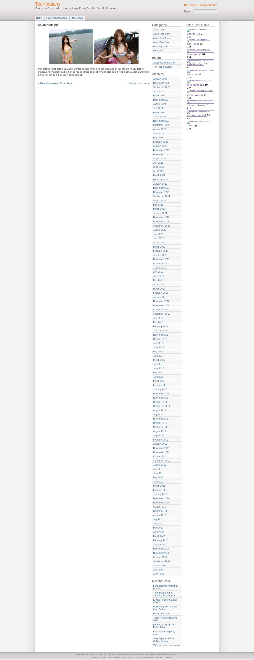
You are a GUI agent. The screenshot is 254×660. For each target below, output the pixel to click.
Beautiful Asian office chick (56, 83)
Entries (192, 5)
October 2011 (160, 456)
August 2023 (159, 129)
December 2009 (161, 548)
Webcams (158, 50)
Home (39, 18)
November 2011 (161, 452)
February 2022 (160, 179)
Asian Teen (159, 29)
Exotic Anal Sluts (161, 613)
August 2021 (159, 200)
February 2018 (160, 326)
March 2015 (159, 381)
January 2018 (160, 330)
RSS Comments (165, 657)
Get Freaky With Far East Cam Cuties (165, 608)
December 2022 (161, 150)
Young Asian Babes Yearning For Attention (164, 594)
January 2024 (160, 116)
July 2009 (158, 569)
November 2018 (161, 305)
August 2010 (159, 515)
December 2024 (161, 100)
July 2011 (158, 469)
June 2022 (158, 167)
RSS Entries (148, 657)
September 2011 (161, 460)
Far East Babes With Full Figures (165, 587)
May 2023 (158, 137)
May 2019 (158, 280)
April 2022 (158, 171)
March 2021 (159, 209)
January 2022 (160, 184)
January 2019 (160, 297)
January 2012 (160, 444)
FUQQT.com (77, 18)
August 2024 (159, 104)
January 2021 (160, 213)
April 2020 (158, 242)
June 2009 (158, 574)
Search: (188, 11)
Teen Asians (47, 4)
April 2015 (158, 376)
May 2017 (158, 351)
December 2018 (161, 301)
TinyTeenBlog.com (162, 67)
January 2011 (160, 494)
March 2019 (159, 288)
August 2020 (159, 230)
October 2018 (160, 309)
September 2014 (161, 406)
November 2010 (161, 502)
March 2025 (159, 95)
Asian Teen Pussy (162, 38)
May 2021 (158, 205)
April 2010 (158, 532)
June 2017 (158, 347)
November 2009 (161, 553)
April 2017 (158, 356)
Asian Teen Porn (161, 34)
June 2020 (158, 238)
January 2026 (160, 79)
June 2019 (158, 276)
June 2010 (158, 523)
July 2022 (158, 163)
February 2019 (160, 293)
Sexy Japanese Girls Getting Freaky (163, 640)
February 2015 (160, 385)
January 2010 (160, 544)
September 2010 (161, 511)
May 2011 (158, 477)
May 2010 (158, 527)
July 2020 (158, 234)
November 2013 (161, 418)
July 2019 (158, 272)
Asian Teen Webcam (56, 18)
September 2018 (161, 314)
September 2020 (161, 226)
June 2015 (158, 368)
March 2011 (159, 486)
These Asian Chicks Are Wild (165, 619)
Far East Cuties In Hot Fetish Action (164, 626)
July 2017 (158, 343)
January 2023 (160, 146)
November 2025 (161, 83)
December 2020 (161, 217)
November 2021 (161, 192)
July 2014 (158, 414)
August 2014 (159, 410)
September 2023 (161, 125)
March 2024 (159, 112)
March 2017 (159, 360)
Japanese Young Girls (164, 62)
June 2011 (158, 473)
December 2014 (161, 393)
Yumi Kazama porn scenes (166, 645)
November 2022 (161, 154)
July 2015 (158, 364)
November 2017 (161, 335)
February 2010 (160, 540)
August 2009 (159, 565)
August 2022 (159, 158)
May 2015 (158, 372)
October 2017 (160, 339)
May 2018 (158, 322)
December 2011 (161, 448)
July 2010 (158, 519)
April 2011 (158, 481)
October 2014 (160, 402)
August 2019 (159, 267)
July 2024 (158, 108)
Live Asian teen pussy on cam (165, 633)
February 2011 (160, 490)
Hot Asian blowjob (136, 83)
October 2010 (160, 506)
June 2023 (158, 133)
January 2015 (160, 389)
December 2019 (161, 259)
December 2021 (161, 188)
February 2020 (160, 251)
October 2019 (160, 263)
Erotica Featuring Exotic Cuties (165, 601)
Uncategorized (160, 46)
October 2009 (160, 557)
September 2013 (161, 427)
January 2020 (160, 255)
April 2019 (158, 284)
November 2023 (161, 121)
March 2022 (159, 175)
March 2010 (159, 536)
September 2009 (161, 561)
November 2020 (161, 221)
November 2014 (161, 397)
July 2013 (158, 435)
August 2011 (159, 465)
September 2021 (161, 196)
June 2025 (158, 91)
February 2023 (160, 142)
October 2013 (160, 423)
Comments (210, 5)
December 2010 (161, 498)
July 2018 (158, 318)
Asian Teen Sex (161, 42)
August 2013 (159, 431)
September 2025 (161, 87)
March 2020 (159, 247)
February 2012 (160, 439)
